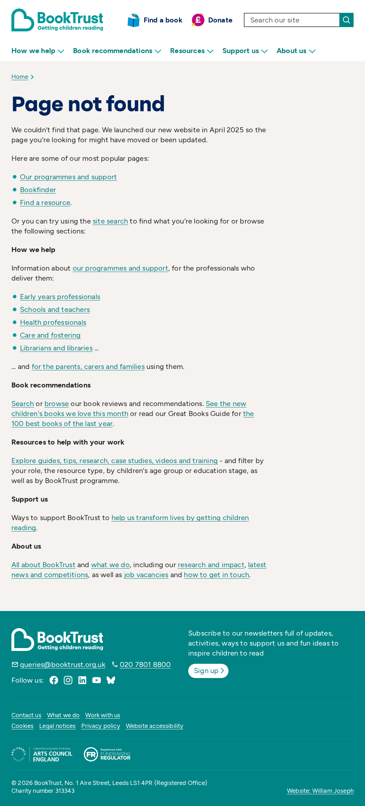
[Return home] (57, 20)
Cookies (22, 725)
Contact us (26, 715)
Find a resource (45, 202)
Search (22, 403)
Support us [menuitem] (240, 50)
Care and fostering (50, 335)
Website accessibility (155, 725)
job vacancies (146, 574)
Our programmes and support (68, 177)
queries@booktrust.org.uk (63, 664)
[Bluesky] (111, 680)
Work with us (102, 715)
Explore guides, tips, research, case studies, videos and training (114, 460)
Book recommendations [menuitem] (112, 50)
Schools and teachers (55, 309)
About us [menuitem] (292, 50)
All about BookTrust (43, 564)
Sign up (206, 670)
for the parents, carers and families (88, 366)
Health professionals (53, 322)
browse (57, 403)
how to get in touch (216, 574)
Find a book (163, 20)
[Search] (346, 20)
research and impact (211, 564)
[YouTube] (96, 680)
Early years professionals (60, 296)
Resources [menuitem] (187, 50)
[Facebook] (54, 680)
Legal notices (57, 725)
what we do (110, 564)
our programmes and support (120, 268)
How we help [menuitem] (33, 50)
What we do (63, 715)
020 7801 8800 (145, 664)
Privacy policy (100, 725)
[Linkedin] (82, 680)
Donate (220, 20)
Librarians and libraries (56, 348)
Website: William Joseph (320, 790)
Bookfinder (38, 189)
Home (19, 76)
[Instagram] (68, 680)
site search (110, 221)
